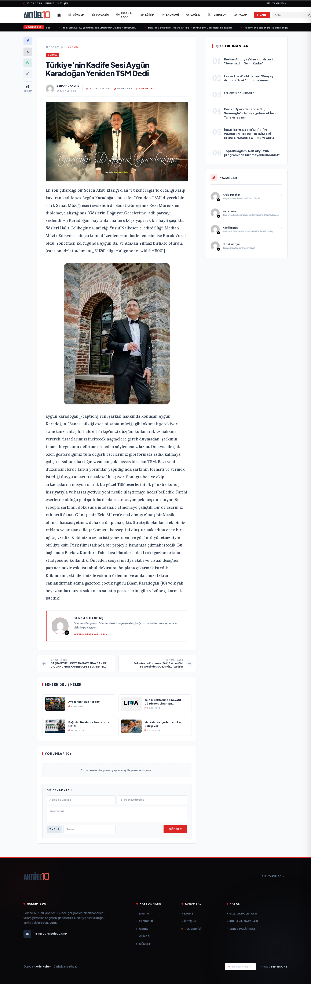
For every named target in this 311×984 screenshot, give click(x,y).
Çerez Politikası (242, 928)
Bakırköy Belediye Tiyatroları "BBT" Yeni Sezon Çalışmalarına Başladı (178, 27)
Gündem (145, 944)
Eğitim (144, 913)
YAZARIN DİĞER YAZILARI (89, 634)
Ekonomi (146, 921)
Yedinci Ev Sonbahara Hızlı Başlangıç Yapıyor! (260, 27)
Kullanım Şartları (243, 921)
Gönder (175, 829)
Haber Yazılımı (242, 966)
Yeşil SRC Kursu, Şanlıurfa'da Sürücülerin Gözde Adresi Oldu (87, 27)
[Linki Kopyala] (27, 74)
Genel (144, 928)
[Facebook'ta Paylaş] (27, 41)
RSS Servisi (192, 928)
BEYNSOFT (279, 966)
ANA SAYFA (55, 46)
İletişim (63, 3)
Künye (49, 3)
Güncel (72, 46)
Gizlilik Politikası (243, 913)
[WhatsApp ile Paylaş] (27, 63)
